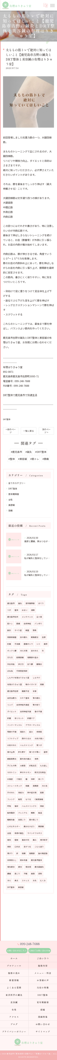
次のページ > (46, 431)
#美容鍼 (22, 459)
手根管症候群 (21, 671)
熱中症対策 (31, 792)
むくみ (43, 880)
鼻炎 (16, 880)
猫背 (16, 806)
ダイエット (11, 711)
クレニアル (22, 813)
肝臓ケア (31, 718)
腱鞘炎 (39, 664)
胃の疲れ (36, 698)
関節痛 (41, 826)
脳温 (40, 813)
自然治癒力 (11, 698)
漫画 (33, 610)
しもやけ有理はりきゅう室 (18, 677)
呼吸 (9, 806)
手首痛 (17, 644)
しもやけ (36, 677)
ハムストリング (26, 745)
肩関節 (35, 786)
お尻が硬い (39, 738)
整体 (16, 610)
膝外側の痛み (25, 759)
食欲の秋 (25, 840)
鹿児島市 (11, 603)
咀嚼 (24, 853)
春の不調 (38, 711)
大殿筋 (23, 765)
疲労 (20, 867)
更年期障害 (13, 494)
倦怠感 (28, 867)
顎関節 (32, 853)
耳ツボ (39, 745)
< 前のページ (11, 431)
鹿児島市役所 (12, 617)
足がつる (27, 846)
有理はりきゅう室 (14, 684)
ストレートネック (14, 786)
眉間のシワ (28, 644)
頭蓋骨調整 (11, 637)
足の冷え (34, 650)
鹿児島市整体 (36, 860)
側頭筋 (39, 731)
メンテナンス (27, 617)
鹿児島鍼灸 (39, 867)
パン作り (38, 623)
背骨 (34, 691)
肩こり (17, 873)
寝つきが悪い (34, 752)
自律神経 (27, 623)
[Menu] (52, 5)
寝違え (23, 731)
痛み (34, 840)
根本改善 (23, 860)
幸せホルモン (25, 772)
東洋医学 (43, 840)
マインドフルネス (34, 833)
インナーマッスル (14, 725)
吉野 (44, 637)
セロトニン (11, 772)
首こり (41, 779)
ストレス (25, 880)
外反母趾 (11, 664)
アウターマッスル (33, 725)
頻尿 (9, 846)
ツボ (9, 610)
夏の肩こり (33, 819)
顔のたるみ (26, 738)
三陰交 (19, 779)
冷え (9, 880)
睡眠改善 (11, 819)
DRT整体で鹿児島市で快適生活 (20, 395)
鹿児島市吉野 (12, 691)
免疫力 (21, 792)
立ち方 (10, 657)
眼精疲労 (34, 637)
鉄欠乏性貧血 (40, 772)
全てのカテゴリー (16, 483)
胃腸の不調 (11, 731)
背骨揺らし (11, 860)
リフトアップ (12, 738)
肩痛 (42, 684)
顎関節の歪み (32, 657)
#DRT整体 (40, 452)
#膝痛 (45, 459)
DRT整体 (6, 419)
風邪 (45, 644)
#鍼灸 (28, 452)
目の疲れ (23, 637)
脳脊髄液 (11, 813)
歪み (31, 731)
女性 (10, 499)
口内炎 (17, 846)
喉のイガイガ (31, 684)
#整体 (11, 459)
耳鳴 (34, 630)
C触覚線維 (39, 799)
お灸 (34, 880)
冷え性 (44, 786)
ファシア (11, 799)
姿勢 (40, 873)
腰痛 (9, 873)
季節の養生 (19, 833)
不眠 (25, 873)
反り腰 (30, 664)
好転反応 (32, 765)
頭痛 (10, 510)
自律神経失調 (25, 711)
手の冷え (11, 792)
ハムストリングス (29, 806)
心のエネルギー (13, 826)
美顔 (33, 873)
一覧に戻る (28, 430)
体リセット (19, 718)
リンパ (10, 705)
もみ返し (43, 765)
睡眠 (33, 813)
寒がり (10, 853)
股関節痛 (20, 657)
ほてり (41, 603)
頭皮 (42, 806)
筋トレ (10, 623)
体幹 (33, 779)
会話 (9, 833)
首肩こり (22, 819)
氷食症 (10, 779)
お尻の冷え (11, 745)
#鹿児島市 (16, 452)
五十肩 (39, 617)
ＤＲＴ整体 (24, 698)
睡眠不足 (25, 691)
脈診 (9, 630)
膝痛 (18, 623)
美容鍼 (11, 504)
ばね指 (10, 671)
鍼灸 (20, 603)
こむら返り (39, 846)
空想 (45, 752)
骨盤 (27, 630)
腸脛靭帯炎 (11, 759)
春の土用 (11, 752)
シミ (38, 644)
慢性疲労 (11, 867)
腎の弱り (36, 705)
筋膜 (42, 792)
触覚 (20, 799)
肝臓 (9, 718)
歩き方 (21, 664)
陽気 (9, 840)
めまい (24, 610)
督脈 (16, 840)
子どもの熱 (11, 765)
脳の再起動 (42, 853)
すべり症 (18, 630)
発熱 (36, 759)
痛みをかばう (29, 826)
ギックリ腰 (11, 650)
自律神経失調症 (22, 705)
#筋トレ (34, 459)
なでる (28, 799)
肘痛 (9, 644)
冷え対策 (23, 650)
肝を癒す (22, 752)
